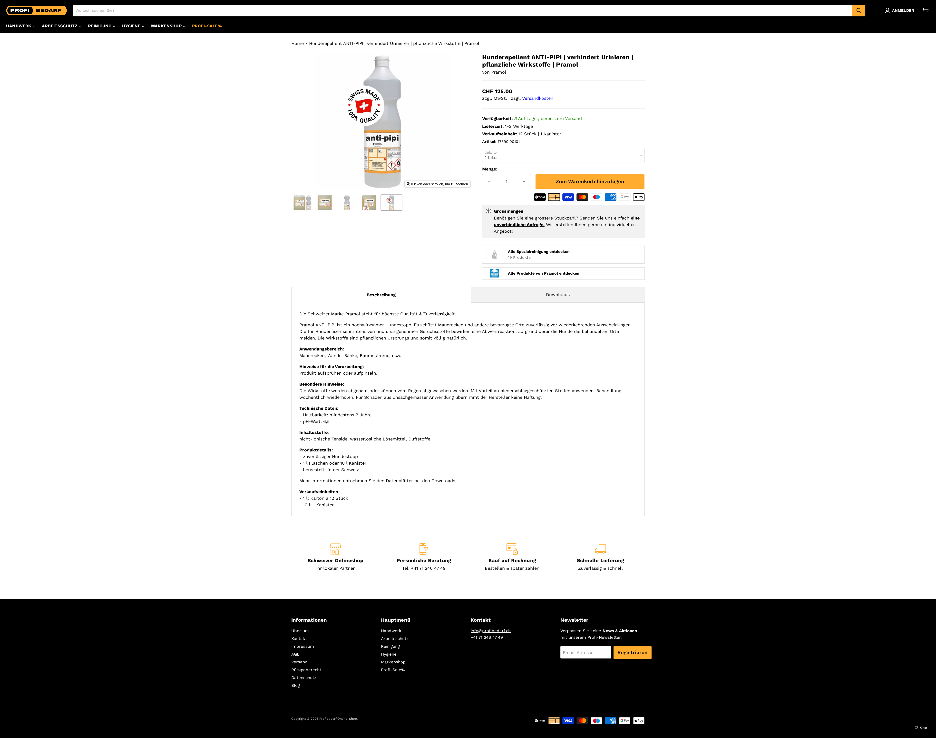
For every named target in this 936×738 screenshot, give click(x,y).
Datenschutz (303, 677)
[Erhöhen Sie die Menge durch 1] (524, 181)
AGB (295, 654)
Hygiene (132, 25)
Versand (299, 661)
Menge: (489, 168)
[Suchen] (858, 10)
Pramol (498, 72)
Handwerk (19, 25)
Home (297, 43)
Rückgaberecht (306, 669)
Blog (295, 685)
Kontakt (299, 638)
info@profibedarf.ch (491, 630)
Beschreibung (381, 294)
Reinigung (100, 25)
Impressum (302, 646)
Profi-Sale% (207, 25)
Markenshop (167, 25)
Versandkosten (537, 98)
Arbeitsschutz (60, 25)
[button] (900, 10)
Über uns (300, 630)
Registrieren (632, 652)
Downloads (558, 294)
